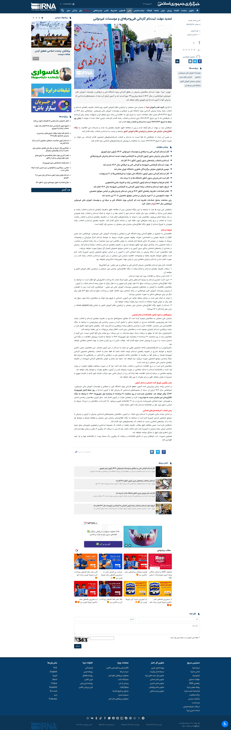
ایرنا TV (87, 10)
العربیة (55, 675)
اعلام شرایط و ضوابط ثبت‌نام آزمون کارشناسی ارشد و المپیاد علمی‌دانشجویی (137, 182)
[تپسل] (85, 523)
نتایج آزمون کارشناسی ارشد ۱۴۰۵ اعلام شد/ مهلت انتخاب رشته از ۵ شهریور (51, 127)
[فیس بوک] (105, 718)
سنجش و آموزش (192, 34)
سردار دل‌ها (124, 671)
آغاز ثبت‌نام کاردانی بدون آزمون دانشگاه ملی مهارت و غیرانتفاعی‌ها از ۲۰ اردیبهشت (134, 174)
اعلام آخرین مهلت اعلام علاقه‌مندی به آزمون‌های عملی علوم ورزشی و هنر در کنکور (52, 157)
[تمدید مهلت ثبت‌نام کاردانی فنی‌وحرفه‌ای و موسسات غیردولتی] (123, 56)
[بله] (126, 718)
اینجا (153, 204)
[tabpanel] (51, 41)
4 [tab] (33, 18)
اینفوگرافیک (124, 687)
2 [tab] (39, 18)
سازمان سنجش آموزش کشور (190, 81)
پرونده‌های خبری (157, 668)
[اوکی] (96, 718)
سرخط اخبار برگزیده (157, 671)
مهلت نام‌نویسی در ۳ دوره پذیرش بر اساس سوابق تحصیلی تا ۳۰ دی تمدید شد (135, 196)
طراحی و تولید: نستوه (188, 726)
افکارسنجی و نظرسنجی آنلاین (117, 668)
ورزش (169, 10)
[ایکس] (139, 718)
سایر (68, 10)
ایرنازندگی (89, 668)
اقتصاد (176, 10)
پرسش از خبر (123, 683)
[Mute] (130, 545)
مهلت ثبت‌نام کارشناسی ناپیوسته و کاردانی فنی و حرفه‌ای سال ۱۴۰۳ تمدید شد (136, 165)
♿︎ (225, 723)
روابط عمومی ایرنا (193, 687)
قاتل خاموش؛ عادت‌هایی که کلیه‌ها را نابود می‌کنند (51, 121)
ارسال (78, 646)
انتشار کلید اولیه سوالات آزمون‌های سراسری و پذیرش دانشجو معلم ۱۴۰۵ (53, 134)
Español (53, 687)
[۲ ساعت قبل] (51, 34)
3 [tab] (36, 18)
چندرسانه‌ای (97, 10)
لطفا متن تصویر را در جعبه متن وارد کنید (185, 638)
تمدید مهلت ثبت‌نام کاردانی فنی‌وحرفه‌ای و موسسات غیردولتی (132, 19)
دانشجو (197, 77)
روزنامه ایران (88, 671)
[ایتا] (118, 718)
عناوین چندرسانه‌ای (157, 691)
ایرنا (178, 4)
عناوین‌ (191, 10)
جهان (163, 10)
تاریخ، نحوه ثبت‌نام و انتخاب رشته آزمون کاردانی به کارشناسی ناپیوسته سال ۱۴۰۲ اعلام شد (131, 187)
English (53, 671)
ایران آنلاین (88, 679)
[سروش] (113, 718)
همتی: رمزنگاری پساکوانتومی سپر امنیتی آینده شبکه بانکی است (50, 169)
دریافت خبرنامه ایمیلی (191, 706)
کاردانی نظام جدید (185, 77)
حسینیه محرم (123, 695)
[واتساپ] (88, 718)
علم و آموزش (195, 31)
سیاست (184, 10)
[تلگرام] (143, 718)
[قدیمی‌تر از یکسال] (164, 471)
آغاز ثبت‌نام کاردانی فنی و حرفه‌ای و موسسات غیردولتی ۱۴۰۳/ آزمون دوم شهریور (135, 152)
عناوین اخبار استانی (157, 679)
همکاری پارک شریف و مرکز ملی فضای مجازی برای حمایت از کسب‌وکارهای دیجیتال (51, 149)
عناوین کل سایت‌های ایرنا (154, 675)
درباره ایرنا (196, 668)
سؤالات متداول (194, 679)
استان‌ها (114, 10)
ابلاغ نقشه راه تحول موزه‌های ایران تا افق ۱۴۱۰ (52, 182)
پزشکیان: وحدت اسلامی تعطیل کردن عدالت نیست (52, 52)
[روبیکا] (134, 718)
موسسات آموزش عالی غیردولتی (189, 73)
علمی (129, 10)
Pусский (53, 691)
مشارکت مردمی (194, 699)
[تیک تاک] (100, 718)
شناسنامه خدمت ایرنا (192, 691)
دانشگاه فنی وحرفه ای (192, 85)
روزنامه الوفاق (88, 675)
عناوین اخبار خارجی (157, 683)
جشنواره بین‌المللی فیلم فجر (118, 675)
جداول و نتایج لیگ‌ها (120, 691)
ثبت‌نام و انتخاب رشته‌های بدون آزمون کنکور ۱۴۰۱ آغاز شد (145, 160)
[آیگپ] (122, 718)
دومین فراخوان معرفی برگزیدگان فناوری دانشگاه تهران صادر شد (141, 169)
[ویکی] (92, 718)
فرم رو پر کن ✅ (103, 544)
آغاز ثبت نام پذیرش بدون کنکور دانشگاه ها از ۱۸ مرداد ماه (144, 178)
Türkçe (54, 683)
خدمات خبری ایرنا (193, 710)
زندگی (74, 10)
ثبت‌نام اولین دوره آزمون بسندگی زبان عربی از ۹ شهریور (52, 176)
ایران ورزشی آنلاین (86, 687)
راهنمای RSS (194, 683)
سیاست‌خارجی (138, 10)
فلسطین (122, 10)
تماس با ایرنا (195, 671)
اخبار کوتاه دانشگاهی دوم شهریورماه (56, 163)
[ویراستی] (109, 718)
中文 (55, 668)
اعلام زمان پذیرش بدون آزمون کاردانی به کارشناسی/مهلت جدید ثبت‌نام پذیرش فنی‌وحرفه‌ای (129, 156)
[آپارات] (130, 718)
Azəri (54, 679)
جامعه (156, 10)
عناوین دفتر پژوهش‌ (156, 687)
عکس (106, 10)
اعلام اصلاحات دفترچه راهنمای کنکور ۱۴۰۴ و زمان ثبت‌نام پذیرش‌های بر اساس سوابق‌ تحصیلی (129, 191)
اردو (55, 695)
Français (53, 699)
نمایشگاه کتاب (123, 679)
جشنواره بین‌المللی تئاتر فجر (118, 699)
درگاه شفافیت (194, 695)
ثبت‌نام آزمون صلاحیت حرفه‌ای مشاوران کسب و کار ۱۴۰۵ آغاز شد (50, 142)
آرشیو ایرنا (196, 675)
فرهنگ (149, 10)
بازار (80, 10)
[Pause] (126, 545)
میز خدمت (196, 702)
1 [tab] (42, 18)
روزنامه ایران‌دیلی (86, 683)
